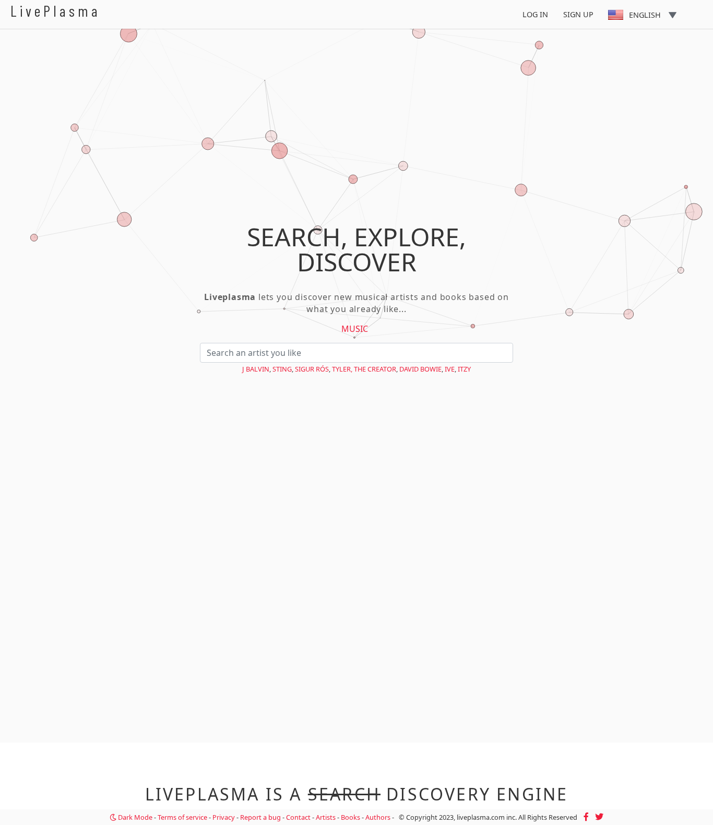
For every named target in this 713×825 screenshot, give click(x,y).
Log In (535, 14)
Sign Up (578, 14)
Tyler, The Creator (364, 369)
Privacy (223, 817)
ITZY (464, 369)
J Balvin (255, 369)
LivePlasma (55, 11)
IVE (450, 369)
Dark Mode (134, 817)
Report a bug (260, 817)
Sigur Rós (312, 369)
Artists (326, 817)
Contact (298, 817)
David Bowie (420, 369)
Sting (282, 369)
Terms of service (182, 817)
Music (354, 328)
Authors (377, 817)
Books (350, 817)
